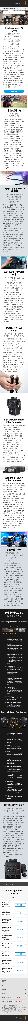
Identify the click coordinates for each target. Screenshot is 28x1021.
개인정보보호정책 (5, 1012)
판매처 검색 (14, 91)
